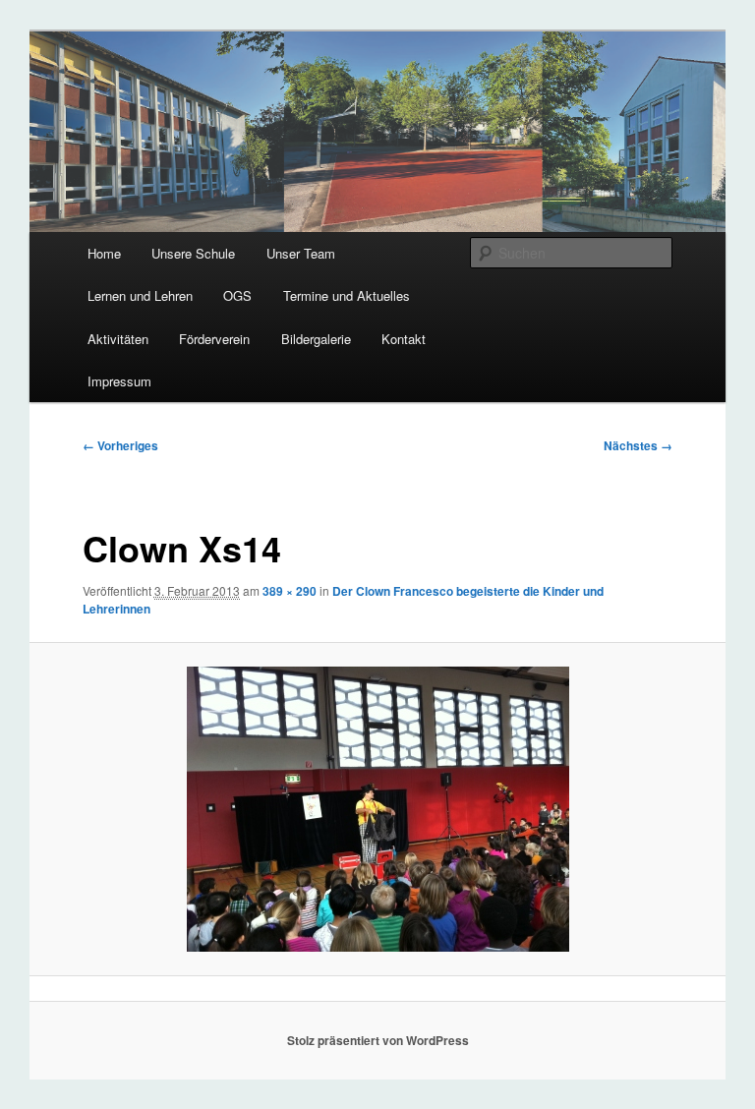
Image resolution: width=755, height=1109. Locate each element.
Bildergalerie (316, 338)
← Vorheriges (120, 445)
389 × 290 (289, 591)
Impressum (119, 381)
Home (104, 253)
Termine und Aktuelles (346, 295)
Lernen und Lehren (140, 295)
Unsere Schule (193, 253)
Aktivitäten (117, 338)
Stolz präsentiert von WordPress (378, 1040)
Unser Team (300, 253)
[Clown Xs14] (378, 809)
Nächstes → (638, 445)
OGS (237, 295)
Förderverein (214, 338)
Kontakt (403, 338)
